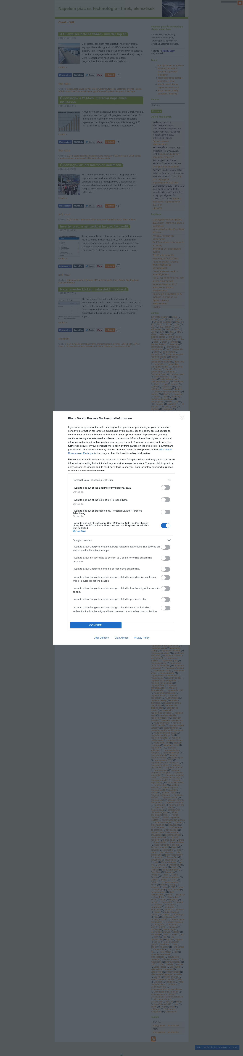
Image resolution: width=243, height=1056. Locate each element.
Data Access (121, 637)
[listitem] (121, 480)
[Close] (183, 418)
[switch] (165, 487)
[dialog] (121, 528)
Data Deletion (101, 637)
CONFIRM (95, 625)
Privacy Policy (141, 637)
